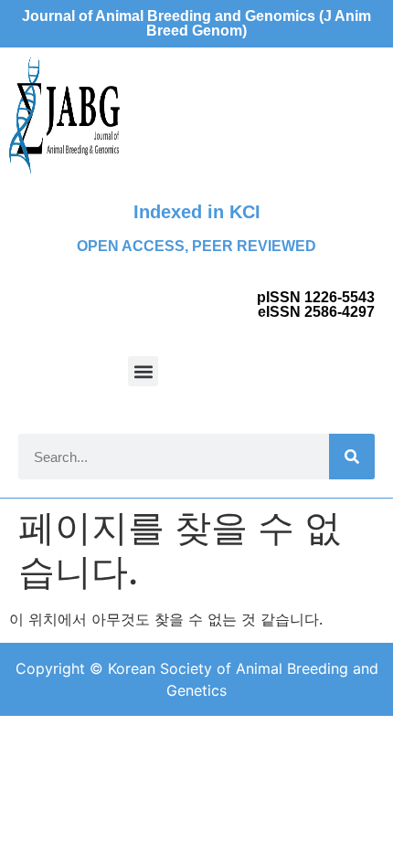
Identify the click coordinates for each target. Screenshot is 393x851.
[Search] (352, 456)
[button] (143, 371)
